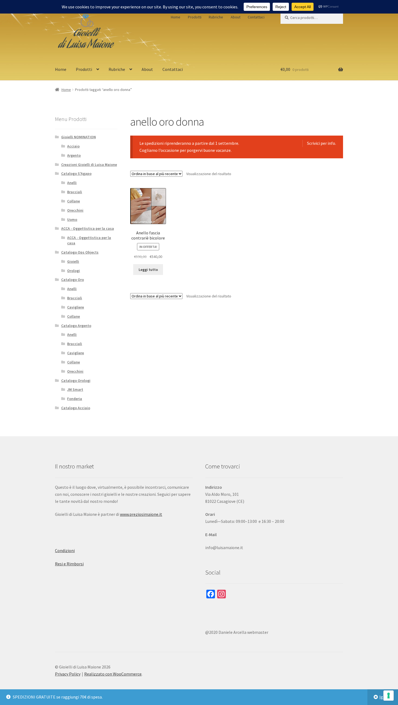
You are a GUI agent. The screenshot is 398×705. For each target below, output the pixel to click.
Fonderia (74, 398)
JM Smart (75, 389)
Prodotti (194, 17)
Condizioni (65, 550)
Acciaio (73, 146)
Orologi (73, 270)
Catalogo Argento (76, 325)
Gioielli (73, 261)
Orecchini (75, 210)
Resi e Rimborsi (69, 563)
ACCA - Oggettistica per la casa (87, 228)
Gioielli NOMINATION (78, 137)
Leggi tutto (148, 269)
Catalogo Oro (72, 279)
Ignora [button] (385, 697)
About (235, 17)
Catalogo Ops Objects (80, 252)
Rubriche (216, 17)
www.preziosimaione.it (141, 514)
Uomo (72, 219)
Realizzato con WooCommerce (113, 674)
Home (175, 17)
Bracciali (74, 191)
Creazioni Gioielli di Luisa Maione (89, 164)
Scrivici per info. (321, 143)
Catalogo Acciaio (75, 407)
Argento (74, 155)
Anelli (72, 182)
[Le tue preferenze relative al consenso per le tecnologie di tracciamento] (388, 695)
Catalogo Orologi (75, 380)
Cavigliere (75, 307)
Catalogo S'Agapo (76, 173)
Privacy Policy (67, 674)
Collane (73, 201)
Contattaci (256, 17)
